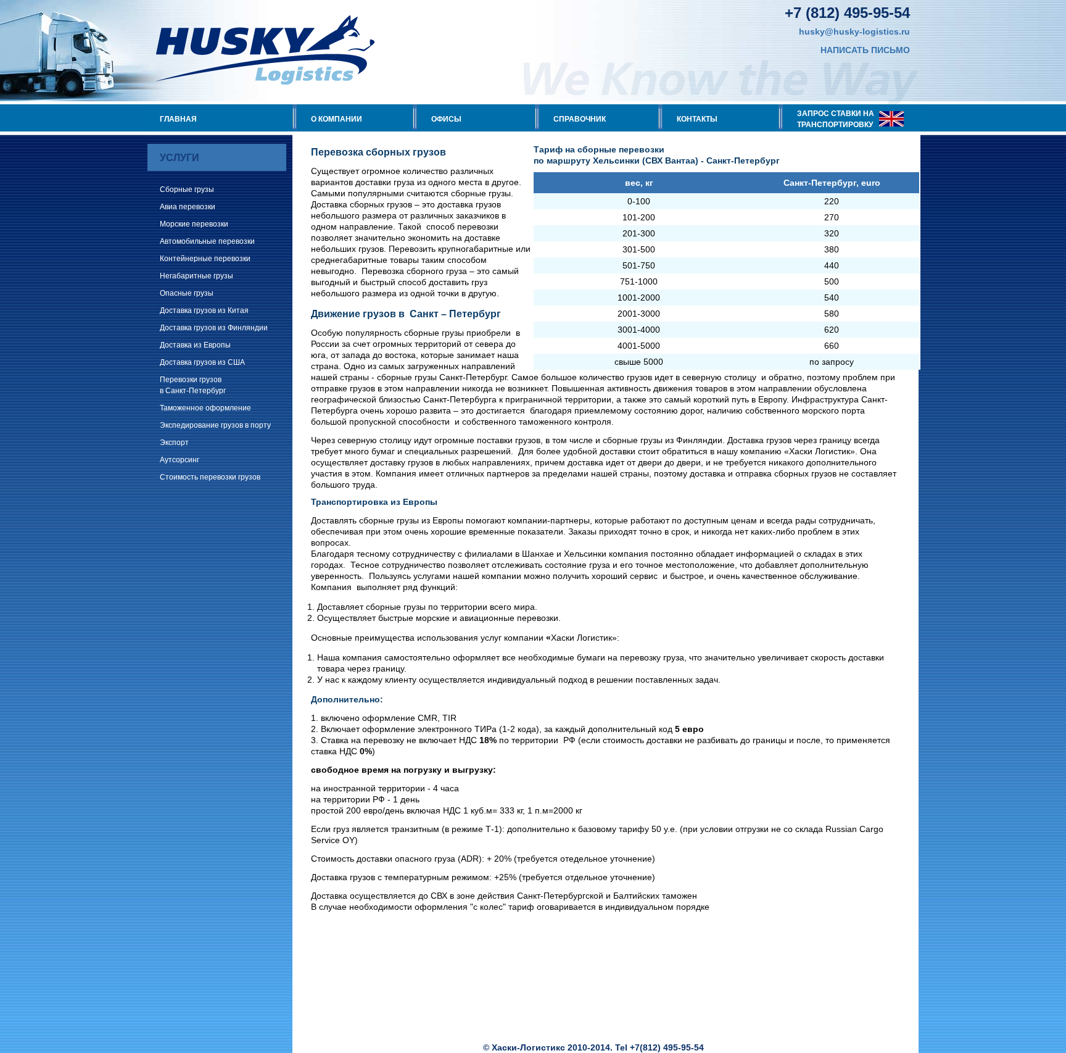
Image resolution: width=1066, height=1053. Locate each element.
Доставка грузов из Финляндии (214, 327)
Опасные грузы (186, 293)
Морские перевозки (194, 224)
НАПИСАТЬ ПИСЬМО (865, 50)
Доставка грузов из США (202, 362)
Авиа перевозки (187, 206)
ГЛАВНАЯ (178, 119)
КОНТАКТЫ (697, 119)
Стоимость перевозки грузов (210, 477)
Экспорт (174, 442)
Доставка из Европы (195, 345)
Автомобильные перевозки (207, 241)
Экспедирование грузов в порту (215, 425)
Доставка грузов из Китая (204, 310)
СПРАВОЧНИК (579, 119)
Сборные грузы (187, 189)
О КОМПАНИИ (336, 119)
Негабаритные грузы (196, 276)
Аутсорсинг (179, 460)
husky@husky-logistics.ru (854, 31)
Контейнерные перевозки (205, 258)
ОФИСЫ (446, 119)
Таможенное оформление (205, 408)
